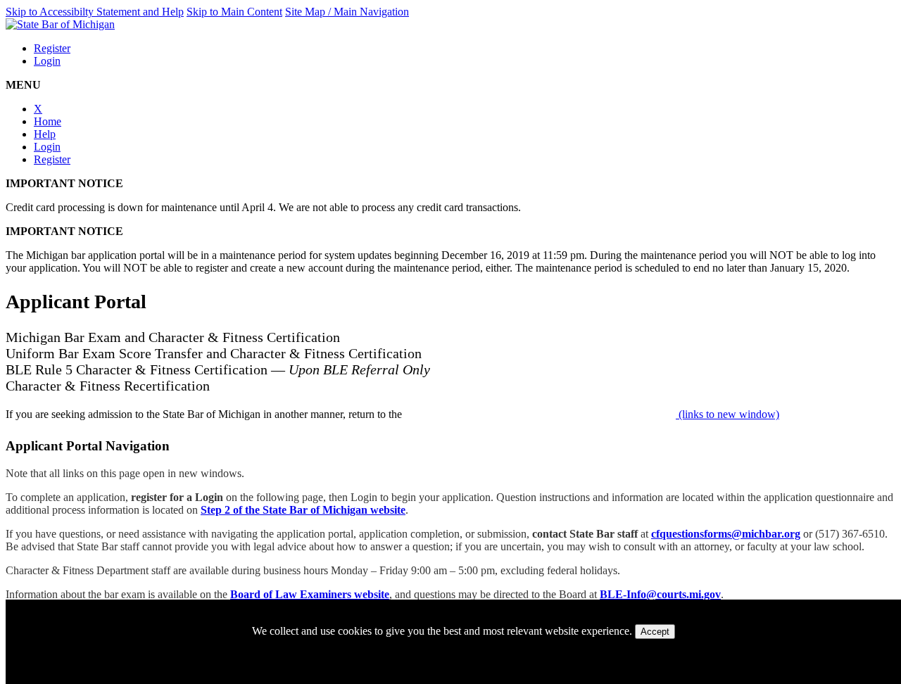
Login (47, 61)
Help (45, 134)
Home (47, 121)
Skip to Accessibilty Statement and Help (95, 12)
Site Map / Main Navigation (347, 12)
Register (52, 48)
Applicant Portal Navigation (88, 445)
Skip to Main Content (234, 12)
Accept (655, 631)
